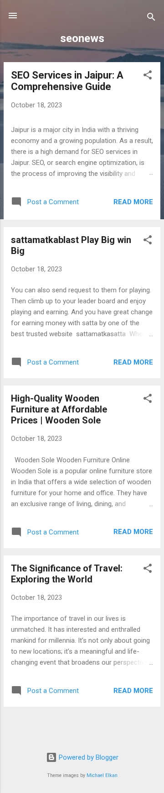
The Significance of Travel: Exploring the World (67, 574)
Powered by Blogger (87, 757)
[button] (147, 76)
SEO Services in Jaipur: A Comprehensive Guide (67, 80)
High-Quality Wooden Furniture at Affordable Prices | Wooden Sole (59, 409)
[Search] (151, 18)
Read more (133, 202)
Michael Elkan (102, 775)
